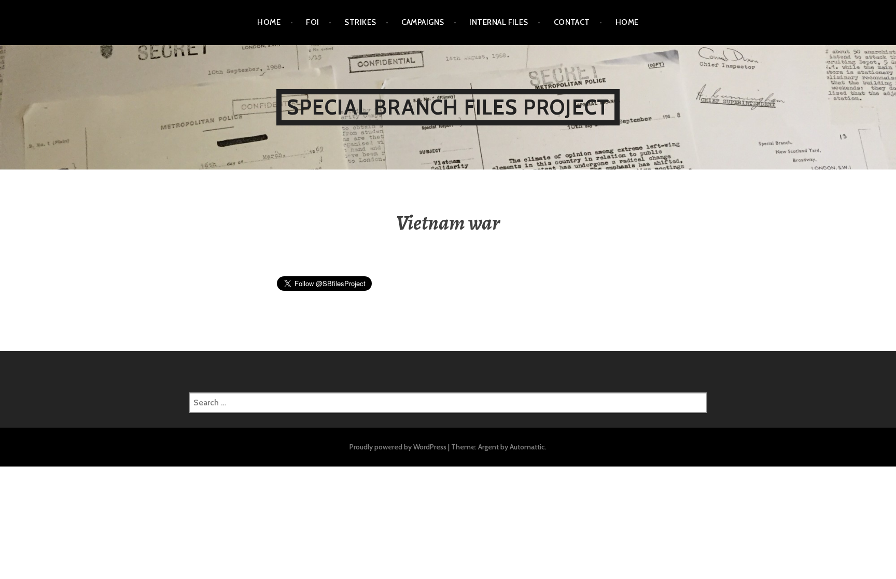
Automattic (527, 446)
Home (269, 22)
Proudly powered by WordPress (397, 446)
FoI (312, 22)
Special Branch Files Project (448, 107)
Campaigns (422, 22)
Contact (572, 22)
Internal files (498, 22)
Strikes (360, 22)
